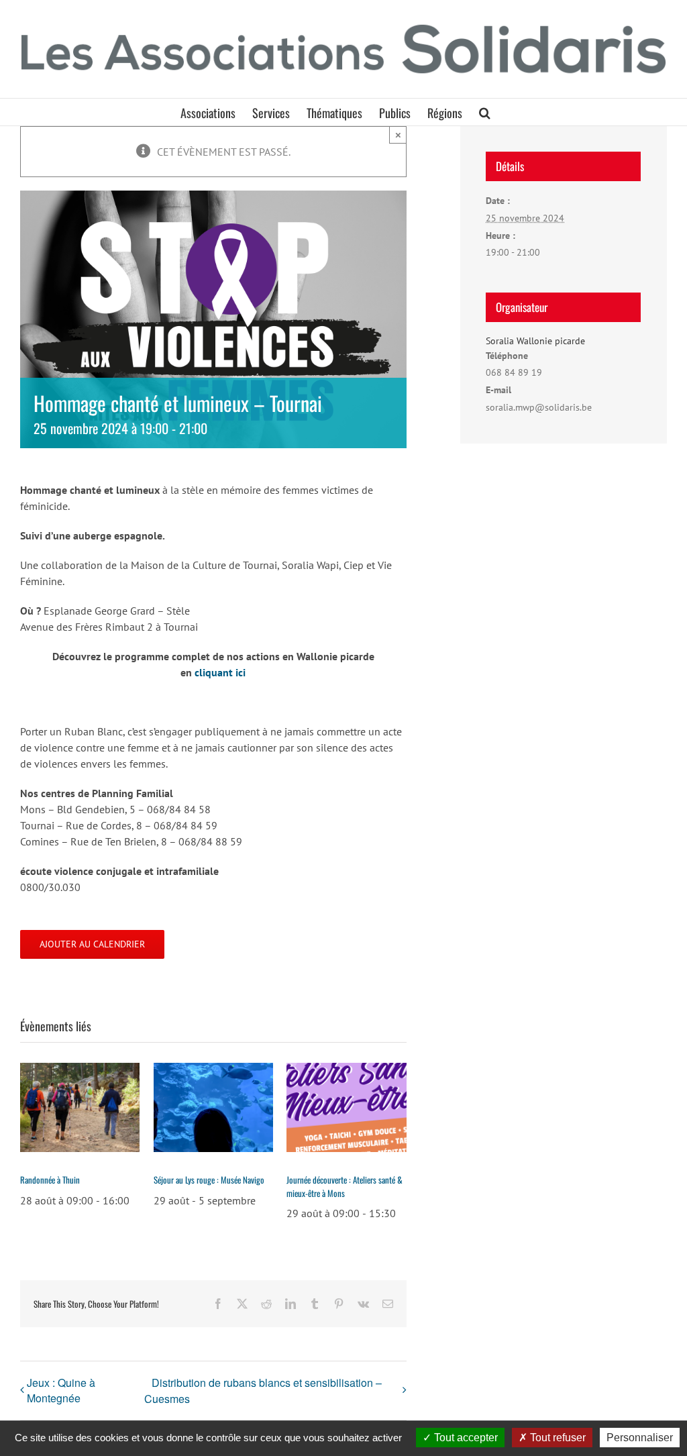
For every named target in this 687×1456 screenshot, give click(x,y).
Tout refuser (556, 1437)
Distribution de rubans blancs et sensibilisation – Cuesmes (263, 1390)
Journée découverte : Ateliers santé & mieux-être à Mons (344, 1186)
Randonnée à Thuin (50, 1179)
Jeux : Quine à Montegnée (61, 1390)
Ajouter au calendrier (92, 944)
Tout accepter (464, 1437)
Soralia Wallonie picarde (535, 341)
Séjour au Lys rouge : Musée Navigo (209, 1179)
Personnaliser (639, 1437)
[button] (484, 112)
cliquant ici (220, 672)
